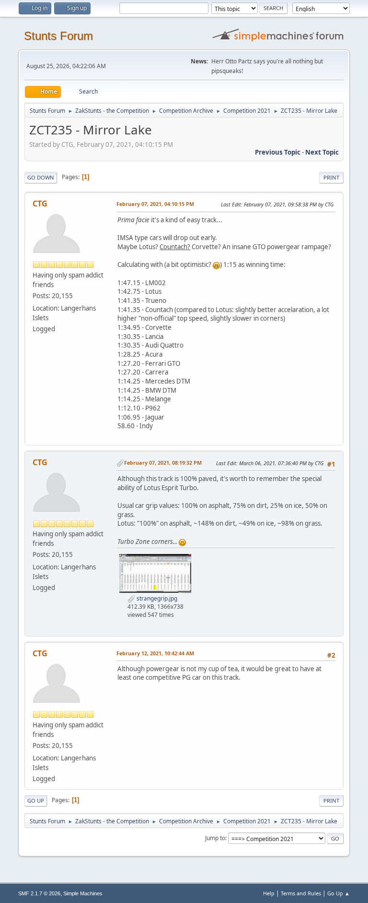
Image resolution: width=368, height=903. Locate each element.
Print (331, 177)
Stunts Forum (58, 35)
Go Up (35, 800)
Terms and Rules (301, 893)
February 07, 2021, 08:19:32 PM (163, 462)
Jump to (215, 838)
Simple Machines (83, 893)
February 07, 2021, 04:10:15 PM (155, 203)
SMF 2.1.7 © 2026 (39, 893)
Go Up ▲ (338, 893)
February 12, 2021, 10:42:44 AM (155, 653)
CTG (40, 203)
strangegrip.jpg (156, 598)
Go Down (40, 177)
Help (269, 893)
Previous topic (277, 152)
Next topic (322, 152)
